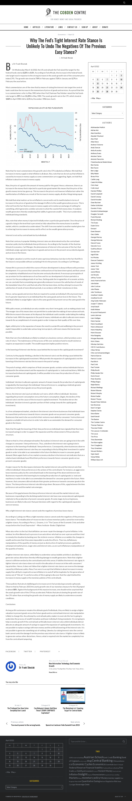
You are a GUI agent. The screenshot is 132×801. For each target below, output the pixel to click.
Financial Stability (94, 767)
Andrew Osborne (97, 145)
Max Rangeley (96, 335)
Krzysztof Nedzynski (98, 312)
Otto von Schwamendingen (100, 353)
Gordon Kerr (95, 252)
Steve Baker (95, 413)
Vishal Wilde (95, 457)
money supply (114, 778)
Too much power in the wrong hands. (25, 723)
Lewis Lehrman (96, 315)
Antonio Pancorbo (97, 159)
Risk (115, 781)
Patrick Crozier (96, 359)
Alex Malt (94, 139)
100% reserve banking (76, 757)
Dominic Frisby (96, 208)
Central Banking (102, 760)
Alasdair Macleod (97, 136)
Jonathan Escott (96, 298)
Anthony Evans (96, 153)
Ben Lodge (94, 171)
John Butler (95, 283)
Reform (102, 781)
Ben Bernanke (83, 761)
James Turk (95, 266)
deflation (121, 761)
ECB (70, 764)
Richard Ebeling (96, 220)
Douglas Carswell (97, 214)
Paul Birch (94, 361)
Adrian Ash (94, 130)
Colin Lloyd (95, 188)
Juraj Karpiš (95, 306)
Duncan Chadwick (97, 260)
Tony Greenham (96, 448)
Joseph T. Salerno (97, 304)
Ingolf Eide (94, 254)
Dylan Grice (95, 226)
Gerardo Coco (96, 246)
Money (104, 777)
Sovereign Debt (83, 784)
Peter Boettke (96, 379)
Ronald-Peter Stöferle (98, 402)
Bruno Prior (95, 176)
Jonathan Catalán (97, 295)
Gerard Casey (95, 243)
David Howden (96, 200)
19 (97, 87)
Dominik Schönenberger (99, 211)
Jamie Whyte (95, 272)
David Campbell (96, 194)
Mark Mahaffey (96, 330)
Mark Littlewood (97, 327)
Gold (79, 771)
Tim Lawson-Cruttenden (99, 431)
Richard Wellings (97, 387)
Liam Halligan (95, 318)
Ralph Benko (95, 385)
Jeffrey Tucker (96, 278)
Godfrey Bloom (96, 249)
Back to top (119, 796)
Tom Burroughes (97, 442)
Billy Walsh (95, 173)
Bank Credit (108, 757)
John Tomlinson (96, 292)
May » (98, 98)
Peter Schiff (78, 781)
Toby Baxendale (96, 439)
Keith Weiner (95, 309)
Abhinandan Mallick (98, 127)
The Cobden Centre (98, 422)
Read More (53, 672)
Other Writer (95, 350)
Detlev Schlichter (97, 205)
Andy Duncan (95, 147)
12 (97, 83)
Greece (95, 771)
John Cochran (95, 286)
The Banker (95, 419)
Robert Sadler (96, 396)
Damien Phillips (96, 191)
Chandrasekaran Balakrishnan (101, 162)
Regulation (109, 781)
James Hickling (96, 263)
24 (121, 87)
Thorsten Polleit (96, 428)
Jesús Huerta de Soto (98, 280)
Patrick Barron (96, 356)
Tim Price (94, 437)
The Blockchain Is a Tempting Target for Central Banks (73, 709)
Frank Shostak (96, 217)
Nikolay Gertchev (97, 344)
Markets (73, 777)
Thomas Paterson (97, 425)
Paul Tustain (95, 367)
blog (89, 760)
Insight (82, 774)
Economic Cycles (83, 764)
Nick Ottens (95, 341)
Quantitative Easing (90, 781)
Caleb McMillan (96, 182)
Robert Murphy (96, 393)
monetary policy (91, 777)
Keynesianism (98, 774)
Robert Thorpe (96, 399)
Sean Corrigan (96, 408)
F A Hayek (120, 764)
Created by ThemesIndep (30, 796)
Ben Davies (95, 165)
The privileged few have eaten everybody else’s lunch (17, 709)
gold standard (87, 771)
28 (107, 91)
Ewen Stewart (95, 231)
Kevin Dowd (95, 376)
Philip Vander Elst (97, 373)
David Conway (96, 197)
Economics (62, 34)
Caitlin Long (95, 179)
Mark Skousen (96, 332)
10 (121, 79)
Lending (117, 775)
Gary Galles (95, 234)
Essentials (109, 764)
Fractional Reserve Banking (111, 768)
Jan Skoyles (95, 275)
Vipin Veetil (95, 454)
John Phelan (95, 289)
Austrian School (93, 757)
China (115, 761)
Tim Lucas (94, 434)
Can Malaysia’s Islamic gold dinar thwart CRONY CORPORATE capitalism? (45, 710)
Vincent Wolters (96, 451)
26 (98, 91)
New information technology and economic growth (64, 664)
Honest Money (105, 771)
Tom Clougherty (96, 445)
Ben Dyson (94, 168)
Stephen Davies (96, 411)
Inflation (73, 774)
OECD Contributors (98, 347)
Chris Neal (94, 185)
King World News (109, 775)
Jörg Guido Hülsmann (98, 301)
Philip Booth (95, 370)
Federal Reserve (77, 767)
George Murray (96, 237)
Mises (80, 778)
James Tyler (95, 269)
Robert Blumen (96, 390)
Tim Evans (94, 223)
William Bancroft (97, 460)
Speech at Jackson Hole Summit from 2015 (63, 723)
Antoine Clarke (96, 156)
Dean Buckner (96, 202)
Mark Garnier (95, 321)
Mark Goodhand (97, 324)
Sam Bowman (95, 405)
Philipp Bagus (95, 382)
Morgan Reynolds (97, 338)
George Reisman (96, 240)
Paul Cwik (94, 364)
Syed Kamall (95, 416)
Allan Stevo (95, 142)
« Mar (93, 98)
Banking (117, 757)
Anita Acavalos (96, 150)
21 (107, 87)
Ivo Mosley (95, 257)
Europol (93, 228)
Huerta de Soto (117, 771)
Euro (115, 764)
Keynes (90, 775)
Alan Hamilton (96, 133)
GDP (75, 771)
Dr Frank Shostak (67, 58)
